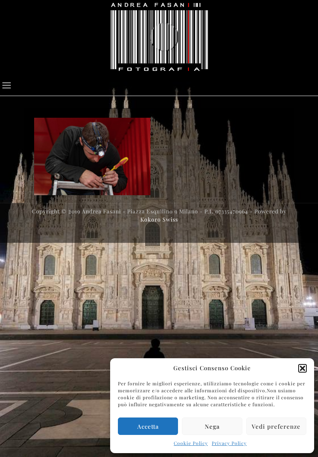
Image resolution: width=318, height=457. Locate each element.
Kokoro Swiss (159, 219)
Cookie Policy (191, 443)
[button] (302, 368)
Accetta (148, 426)
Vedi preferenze (276, 426)
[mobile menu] (6, 84)
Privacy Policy (229, 443)
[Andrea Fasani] (159, 37)
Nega (212, 426)
